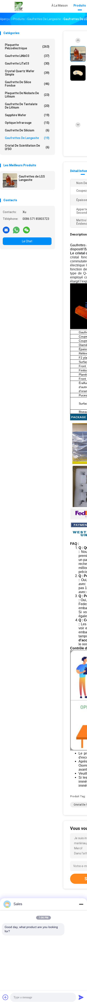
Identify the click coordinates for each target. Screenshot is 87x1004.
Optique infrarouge (27, 122)
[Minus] (81, 904)
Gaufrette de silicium (27, 130)
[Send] (81, 997)
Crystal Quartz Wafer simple (27, 72)
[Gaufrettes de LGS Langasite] (10, 180)
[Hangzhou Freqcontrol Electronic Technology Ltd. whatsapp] (16, 229)
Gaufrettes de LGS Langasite (32, 178)
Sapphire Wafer (27, 115)
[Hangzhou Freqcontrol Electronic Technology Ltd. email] (6, 229)
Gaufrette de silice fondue (27, 83)
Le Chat (27, 241)
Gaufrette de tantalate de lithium (27, 105)
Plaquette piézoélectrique (27, 46)
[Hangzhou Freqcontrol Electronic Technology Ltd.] (18, 6)
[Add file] (5, 997)
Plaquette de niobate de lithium (27, 94)
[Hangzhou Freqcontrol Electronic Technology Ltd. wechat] (26, 229)
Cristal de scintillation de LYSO (27, 147)
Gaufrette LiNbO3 (27, 56)
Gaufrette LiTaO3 (27, 63)
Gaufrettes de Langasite (27, 138)
